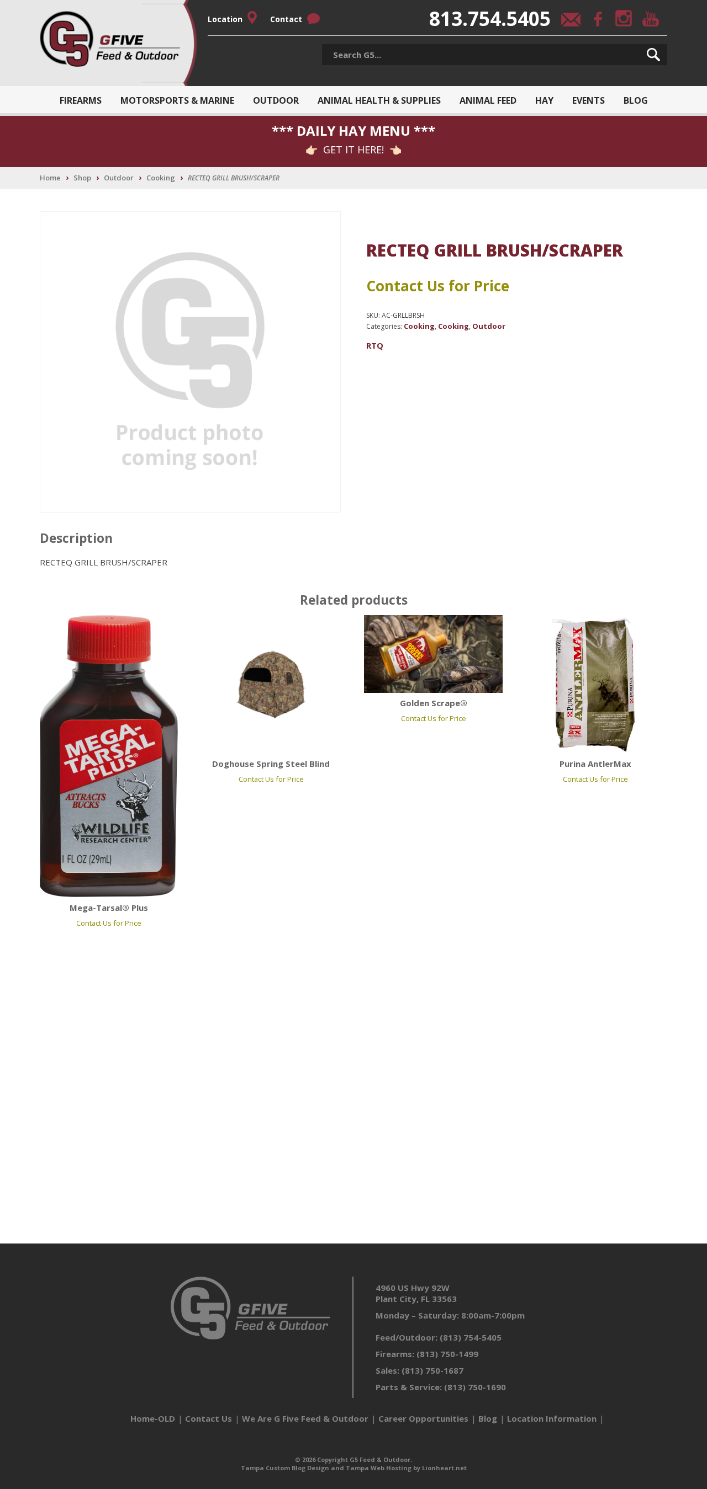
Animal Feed (488, 100)
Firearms (81, 100)
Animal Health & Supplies (379, 100)
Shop (82, 178)
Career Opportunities (423, 1418)
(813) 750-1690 (475, 1386)
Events (588, 100)
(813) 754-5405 (471, 1337)
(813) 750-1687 (432, 1370)
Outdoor (276, 100)
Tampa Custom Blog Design (285, 1468)
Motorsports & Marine (177, 100)
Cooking (160, 178)
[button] (653, 54)
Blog (636, 100)
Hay (544, 100)
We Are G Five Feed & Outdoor (305, 1418)
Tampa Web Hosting (378, 1468)
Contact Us (208, 1418)
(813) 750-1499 (447, 1353)
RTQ (374, 345)
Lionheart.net (444, 1468)
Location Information (552, 1418)
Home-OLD (152, 1418)
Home (50, 178)
